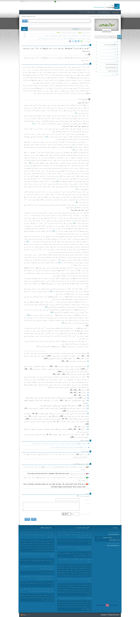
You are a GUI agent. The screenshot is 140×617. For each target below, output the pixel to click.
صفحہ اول (115, 16)
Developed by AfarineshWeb (107, 605)
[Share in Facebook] (70, 41)
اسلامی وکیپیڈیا (113, 533)
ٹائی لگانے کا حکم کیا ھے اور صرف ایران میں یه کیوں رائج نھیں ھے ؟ (37, 578)
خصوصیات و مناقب (50, 35)
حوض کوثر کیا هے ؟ (47, 572)
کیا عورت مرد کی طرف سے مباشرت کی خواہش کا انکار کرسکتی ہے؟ (74, 548)
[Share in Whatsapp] (81, 41)
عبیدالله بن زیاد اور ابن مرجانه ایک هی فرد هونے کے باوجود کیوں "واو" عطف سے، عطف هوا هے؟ (37, 534)
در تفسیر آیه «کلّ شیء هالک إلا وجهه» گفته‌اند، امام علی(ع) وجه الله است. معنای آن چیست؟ (54, 468)
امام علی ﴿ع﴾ (74, 38)
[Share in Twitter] (73, 41)
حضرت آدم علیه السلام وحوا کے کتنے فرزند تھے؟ (37, 555)
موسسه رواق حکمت (113, 544)
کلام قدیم (83, 35)
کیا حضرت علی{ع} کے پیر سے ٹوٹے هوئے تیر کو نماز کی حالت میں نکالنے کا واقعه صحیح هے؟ (60, 443)
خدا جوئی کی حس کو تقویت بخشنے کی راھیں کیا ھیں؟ (37, 561)
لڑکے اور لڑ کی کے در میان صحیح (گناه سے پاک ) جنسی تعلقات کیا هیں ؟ (74, 554)
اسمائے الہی (50, 38)
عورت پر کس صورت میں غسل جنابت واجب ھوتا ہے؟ (74, 542)
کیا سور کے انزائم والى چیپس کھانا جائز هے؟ (37, 584)
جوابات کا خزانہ (106, 16)
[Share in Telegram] (76, 41)
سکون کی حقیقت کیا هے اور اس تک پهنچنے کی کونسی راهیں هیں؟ (37, 567)
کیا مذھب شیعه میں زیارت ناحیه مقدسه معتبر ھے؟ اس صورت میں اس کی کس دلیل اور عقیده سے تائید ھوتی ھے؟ (37, 597)
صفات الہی (41, 38)
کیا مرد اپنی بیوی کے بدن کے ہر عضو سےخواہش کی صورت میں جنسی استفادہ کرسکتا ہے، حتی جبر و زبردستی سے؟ (74, 534)
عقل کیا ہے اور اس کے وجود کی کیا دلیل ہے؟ (75, 598)
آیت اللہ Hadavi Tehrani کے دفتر (108, 539)
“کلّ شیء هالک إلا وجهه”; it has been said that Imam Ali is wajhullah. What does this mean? (56, 474)
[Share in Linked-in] (78, 41)
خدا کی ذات (58, 38)
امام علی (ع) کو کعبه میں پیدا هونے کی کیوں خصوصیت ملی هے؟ (69, 447)
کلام (98, 16)
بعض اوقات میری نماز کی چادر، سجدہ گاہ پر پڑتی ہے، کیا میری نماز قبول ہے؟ (37, 590)
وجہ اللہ (66, 38)
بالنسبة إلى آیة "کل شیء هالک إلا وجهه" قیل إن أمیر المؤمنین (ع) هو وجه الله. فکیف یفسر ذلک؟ (54, 479)
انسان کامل (82, 38)
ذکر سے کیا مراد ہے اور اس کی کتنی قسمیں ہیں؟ (74, 580)
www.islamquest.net (99, 7)
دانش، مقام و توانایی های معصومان (68, 35)
